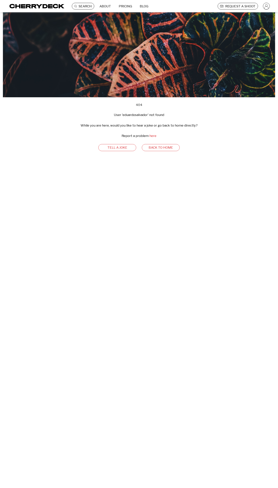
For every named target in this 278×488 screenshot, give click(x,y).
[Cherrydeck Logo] (35, 6)
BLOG (144, 6)
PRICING (125, 6)
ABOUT (105, 6)
